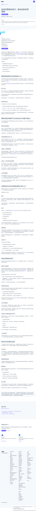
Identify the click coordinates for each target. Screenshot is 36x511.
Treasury (11, 483)
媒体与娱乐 (20, 476)
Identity (11, 467)
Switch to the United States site (19, 508)
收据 (5, 323)
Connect (11, 461)
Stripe (27, 252)
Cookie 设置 (29, 464)
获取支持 (28, 477)
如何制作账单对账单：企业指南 (7, 412)
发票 (8, 140)
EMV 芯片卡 (24, 270)
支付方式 (15, 385)
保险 (19, 475)
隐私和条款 (29, 459)
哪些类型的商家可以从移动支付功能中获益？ (8, 40)
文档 (19, 492)
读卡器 (18, 54)
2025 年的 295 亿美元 (21, 53)
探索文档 (20, 441)
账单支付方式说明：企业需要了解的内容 (8, 413)
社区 (28, 456)
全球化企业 (20, 461)
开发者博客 (20, 500)
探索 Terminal (3, 441)
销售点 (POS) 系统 (14, 210)
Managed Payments (13, 472)
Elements (11, 465)
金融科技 (20, 471)
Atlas (11, 454)
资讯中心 (28, 471)
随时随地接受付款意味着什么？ (6, 39)
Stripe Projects (21, 498)
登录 (28, 480)
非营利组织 (20, 477)
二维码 (8, 108)
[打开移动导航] (34, 1)
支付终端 (7, 81)
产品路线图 (29, 468)
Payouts (11, 476)
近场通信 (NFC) (11, 83)
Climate (11, 460)
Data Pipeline (12, 464)
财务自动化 (20, 460)
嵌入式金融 (20, 459)
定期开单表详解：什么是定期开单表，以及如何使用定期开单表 (11, 411)
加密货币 (11, 462)
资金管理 (20, 465)
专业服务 (20, 478)
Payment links (12, 473)
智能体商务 (20, 455)
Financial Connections (13, 466)
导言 (2, 37)
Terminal (11, 482)
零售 (19, 481)
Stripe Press (29, 472)
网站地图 (28, 462)
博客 (28, 455)
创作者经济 (20, 470)
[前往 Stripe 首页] (2, 451)
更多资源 (3, 4)
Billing (11, 456)
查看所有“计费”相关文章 (5, 408)
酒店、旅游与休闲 (21, 473)
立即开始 (3, 430)
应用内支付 (20, 462)
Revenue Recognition (13, 478)
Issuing (11, 470)
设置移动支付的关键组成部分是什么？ (7, 42)
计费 (6, 4)
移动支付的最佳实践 (4, 45)
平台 (19, 466)
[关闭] (34, 506)
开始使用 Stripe (4, 14)
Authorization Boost (13, 455)
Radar (11, 477)
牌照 (28, 461)
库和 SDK (20, 497)
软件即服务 (20, 467)
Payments (11, 475)
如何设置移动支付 (4, 44)
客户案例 (28, 454)
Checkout (11, 459)
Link (10, 471)
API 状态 (20, 495)
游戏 (19, 472)
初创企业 (20, 454)
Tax (10, 481)
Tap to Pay (15, 153)
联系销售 (8, 430)
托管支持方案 (29, 478)
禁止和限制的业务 (30, 460)
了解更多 (2, 24)
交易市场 (20, 464)
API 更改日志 (21, 496)
